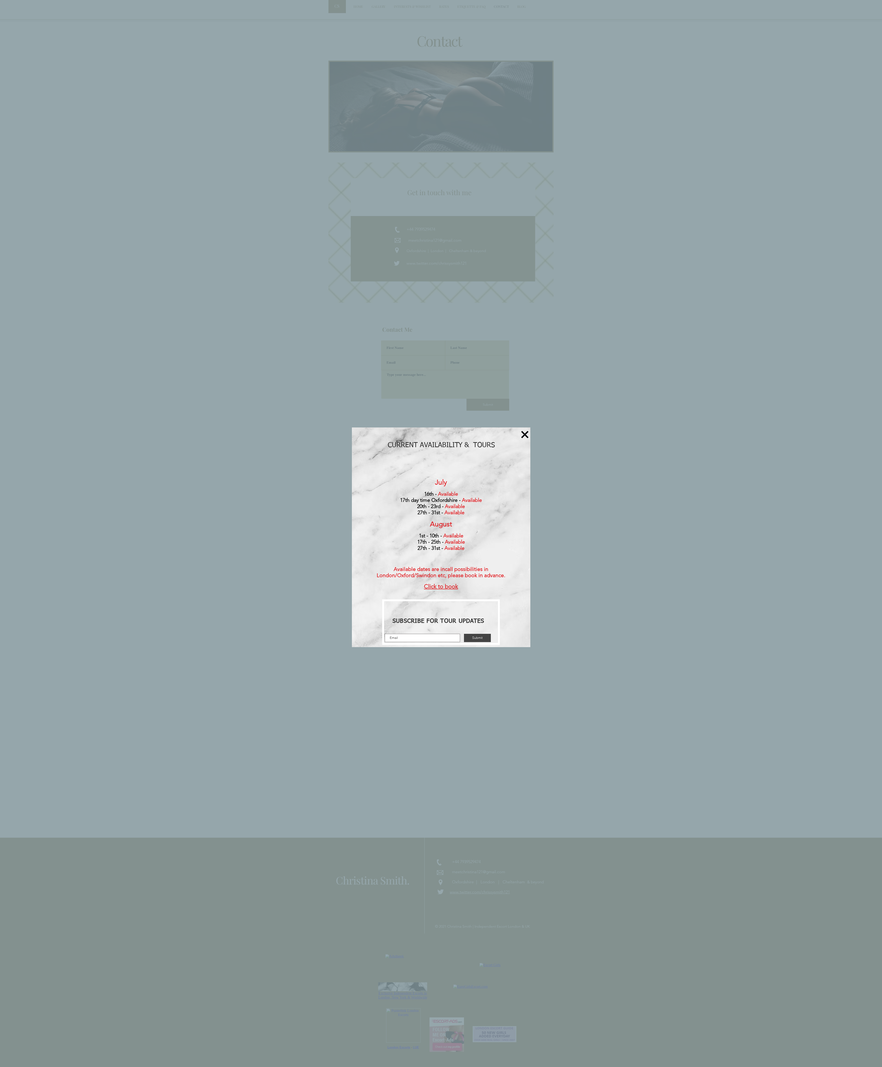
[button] (525, 434)
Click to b (436, 586)
